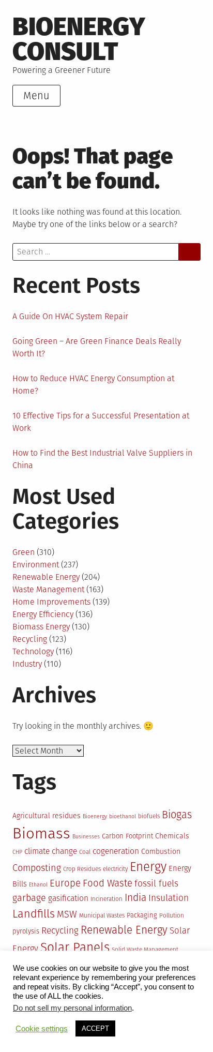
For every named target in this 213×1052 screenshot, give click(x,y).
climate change (50, 851)
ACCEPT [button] (95, 1028)
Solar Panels (75, 947)
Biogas (177, 814)
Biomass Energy (41, 627)
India (135, 898)
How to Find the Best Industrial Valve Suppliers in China (102, 459)
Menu (36, 95)
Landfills (33, 914)
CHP (17, 852)
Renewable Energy (46, 577)
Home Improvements (51, 602)
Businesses (86, 836)
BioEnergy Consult (78, 39)
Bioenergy (95, 816)
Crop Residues (82, 869)
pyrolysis (25, 931)
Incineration (106, 899)
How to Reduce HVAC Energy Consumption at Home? (93, 384)
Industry (27, 664)
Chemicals (172, 836)
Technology (33, 651)
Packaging (142, 915)
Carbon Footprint (127, 836)
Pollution (171, 915)
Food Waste (107, 883)
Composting (36, 868)
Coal (84, 851)
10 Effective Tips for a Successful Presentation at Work (100, 422)
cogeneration (116, 851)
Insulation (168, 898)
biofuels (149, 816)
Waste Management (48, 589)
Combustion (160, 851)
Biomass (41, 833)
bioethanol (122, 816)
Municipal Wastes (102, 915)
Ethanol (38, 884)
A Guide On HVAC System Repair (70, 316)
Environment (35, 564)
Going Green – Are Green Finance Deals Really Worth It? (96, 347)
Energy (148, 867)
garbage (29, 898)
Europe (65, 883)
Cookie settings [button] (42, 1029)
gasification (68, 898)
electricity (115, 869)
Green (23, 552)
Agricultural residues (46, 815)
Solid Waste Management (145, 949)
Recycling (29, 639)
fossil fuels (156, 883)
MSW (67, 914)
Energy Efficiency (42, 614)
